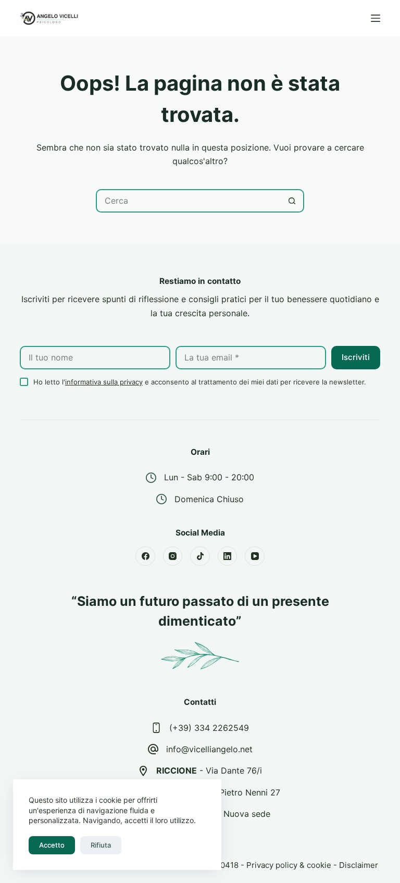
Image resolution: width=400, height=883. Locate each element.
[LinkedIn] (228, 556)
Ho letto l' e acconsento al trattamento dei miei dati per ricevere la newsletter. (199, 382)
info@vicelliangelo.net (209, 749)
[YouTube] (255, 556)
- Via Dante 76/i (209, 770)
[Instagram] (173, 556)
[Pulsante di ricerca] (292, 201)
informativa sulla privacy (104, 382)
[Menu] (375, 18)
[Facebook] (145, 556)
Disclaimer (358, 865)
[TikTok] (200, 556)
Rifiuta (101, 845)
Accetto (52, 845)
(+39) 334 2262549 (209, 728)
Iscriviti (356, 357)
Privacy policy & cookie (288, 865)
